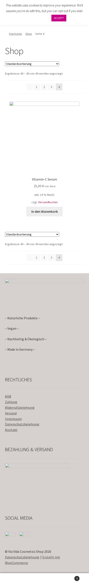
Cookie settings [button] (36, 18)
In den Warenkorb (44, 211)
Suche (44, 580)
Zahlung (11, 402)
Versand (11, 413)
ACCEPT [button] (59, 18)
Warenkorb (68, 577)
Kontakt (11, 430)
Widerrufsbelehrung (20, 407)
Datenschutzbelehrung (22, 424)
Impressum (13, 419)
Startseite (15, 34)
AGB (8, 396)
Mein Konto (15, 580)
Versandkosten (48, 202)
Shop (28, 34)
